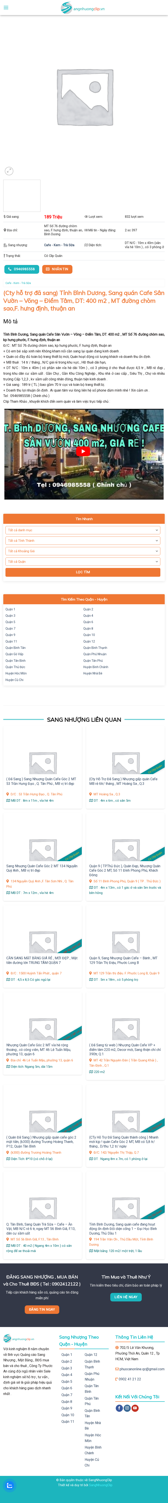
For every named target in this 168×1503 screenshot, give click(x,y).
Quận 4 (88, 615)
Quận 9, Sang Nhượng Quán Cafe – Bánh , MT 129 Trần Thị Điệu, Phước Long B (123, 960)
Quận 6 (88, 622)
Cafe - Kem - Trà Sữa (59, 245)
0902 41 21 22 (130, 1379)
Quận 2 (88, 609)
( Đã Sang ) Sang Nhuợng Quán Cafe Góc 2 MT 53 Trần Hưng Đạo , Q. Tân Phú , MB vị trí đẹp (41, 781)
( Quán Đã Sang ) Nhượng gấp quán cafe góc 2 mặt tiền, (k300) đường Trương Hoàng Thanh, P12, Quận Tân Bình (41, 1141)
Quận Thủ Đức (15, 667)
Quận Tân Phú (93, 660)
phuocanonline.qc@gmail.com (142, 1369)
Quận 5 (10, 622)
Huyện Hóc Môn (16, 673)
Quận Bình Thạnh (95, 648)
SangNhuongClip (100, 1485)
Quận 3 (10, 615)
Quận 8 (88, 628)
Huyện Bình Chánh (95, 667)
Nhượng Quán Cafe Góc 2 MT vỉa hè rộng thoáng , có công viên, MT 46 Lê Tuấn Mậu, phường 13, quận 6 (38, 1049)
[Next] (158, 197)
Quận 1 (10, 609)
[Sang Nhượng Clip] (84, 7)
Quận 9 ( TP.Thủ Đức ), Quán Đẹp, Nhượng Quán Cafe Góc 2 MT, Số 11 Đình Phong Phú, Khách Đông (124, 870)
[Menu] (6, 7)
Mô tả (10, 321)
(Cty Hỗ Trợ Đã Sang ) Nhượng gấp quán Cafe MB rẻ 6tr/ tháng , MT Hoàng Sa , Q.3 (123, 781)
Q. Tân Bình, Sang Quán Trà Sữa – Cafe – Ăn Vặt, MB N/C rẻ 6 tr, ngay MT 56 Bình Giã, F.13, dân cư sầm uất (40, 1228)
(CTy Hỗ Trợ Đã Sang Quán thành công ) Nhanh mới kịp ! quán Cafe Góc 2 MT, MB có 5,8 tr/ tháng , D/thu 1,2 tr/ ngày (123, 1141)
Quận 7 (10, 628)
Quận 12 (89, 641)
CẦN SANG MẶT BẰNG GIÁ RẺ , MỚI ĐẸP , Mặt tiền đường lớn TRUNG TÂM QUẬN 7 (41, 960)
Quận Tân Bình (15, 660)
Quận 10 (89, 635)
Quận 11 (11, 641)
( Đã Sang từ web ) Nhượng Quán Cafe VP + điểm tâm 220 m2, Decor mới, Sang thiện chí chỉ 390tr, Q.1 (125, 1049)
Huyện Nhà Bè (92, 673)
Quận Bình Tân (15, 648)
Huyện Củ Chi (14, 680)
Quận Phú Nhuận (95, 654)
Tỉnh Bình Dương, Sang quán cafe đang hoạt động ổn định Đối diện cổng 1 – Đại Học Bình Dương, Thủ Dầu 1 (123, 1228)
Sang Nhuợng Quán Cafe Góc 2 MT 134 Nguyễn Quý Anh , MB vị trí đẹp (41, 868)
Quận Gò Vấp (14, 654)
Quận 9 (10, 635)
